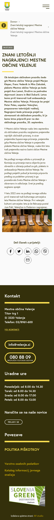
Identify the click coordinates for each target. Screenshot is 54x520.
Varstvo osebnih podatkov (22, 464)
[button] (3, 25)
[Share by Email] (27, 260)
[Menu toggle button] (45, 7)
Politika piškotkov (22, 449)
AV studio (38, 515)
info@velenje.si (19, 344)
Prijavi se (13, 422)
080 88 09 (20, 357)
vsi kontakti (12, 329)
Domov (13, 21)
